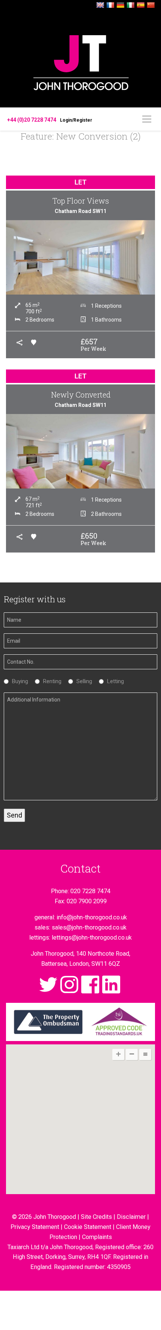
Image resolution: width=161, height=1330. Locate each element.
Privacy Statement (34, 1226)
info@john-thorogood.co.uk (92, 917)
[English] (100, 5)
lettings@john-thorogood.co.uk (92, 937)
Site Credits (96, 1216)
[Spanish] (141, 5)
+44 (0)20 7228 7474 (31, 120)
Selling (82, 681)
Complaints (97, 1237)
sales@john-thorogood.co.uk (89, 927)
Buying (18, 681)
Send (14, 815)
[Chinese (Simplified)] (151, 5)
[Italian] (131, 5)
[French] (110, 5)
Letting (113, 681)
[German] (120, 5)
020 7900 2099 (87, 901)
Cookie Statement (87, 1226)
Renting (50, 681)
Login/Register (76, 120)
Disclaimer (131, 1216)
